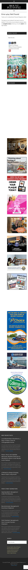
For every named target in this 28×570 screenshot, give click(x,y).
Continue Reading (9, 450)
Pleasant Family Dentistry (12, 551)
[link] (17, 384)
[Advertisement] (17, 300)
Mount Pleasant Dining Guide (13, 548)
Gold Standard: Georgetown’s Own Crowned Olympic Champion (9, 522)
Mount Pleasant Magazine (14, 6)
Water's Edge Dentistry (11, 553)
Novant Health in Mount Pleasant (13, 547)
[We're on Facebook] (10, 43)
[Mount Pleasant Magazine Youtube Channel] (15, 43)
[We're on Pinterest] (13, 45)
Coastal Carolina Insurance (12, 550)
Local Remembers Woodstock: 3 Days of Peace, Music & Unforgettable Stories (10, 440)
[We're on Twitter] (12, 43)
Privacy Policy (14, 565)
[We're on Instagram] (10, 51)
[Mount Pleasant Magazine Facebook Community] (17, 48)
